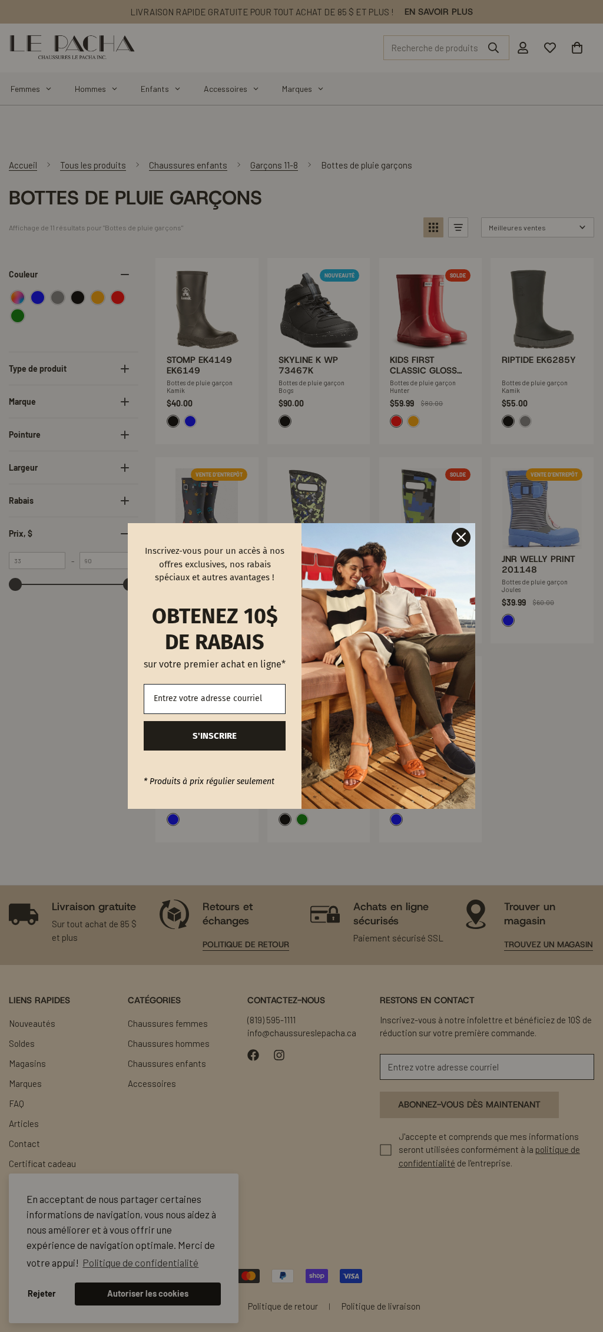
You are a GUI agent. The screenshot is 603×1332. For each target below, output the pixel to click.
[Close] (461, 537)
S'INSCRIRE (215, 736)
